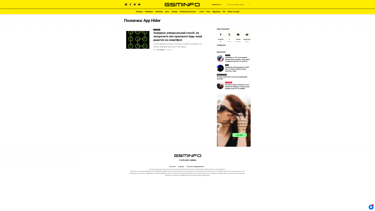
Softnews (157, 29)
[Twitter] (135, 4)
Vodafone (228, 82)
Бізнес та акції (222, 74)
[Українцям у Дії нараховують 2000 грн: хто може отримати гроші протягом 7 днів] (220, 68)
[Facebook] (220, 37)
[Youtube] (139, 4)
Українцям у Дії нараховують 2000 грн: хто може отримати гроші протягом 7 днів (237, 69)
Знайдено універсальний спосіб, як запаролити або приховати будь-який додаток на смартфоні (177, 36)
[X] (229, 37)
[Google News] (247, 37)
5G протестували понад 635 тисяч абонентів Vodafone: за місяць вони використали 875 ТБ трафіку (237, 86)
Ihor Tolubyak (160, 50)
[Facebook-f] (130, 4)
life (227, 65)
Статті (227, 55)
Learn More (239, 135)
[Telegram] (126, 4)
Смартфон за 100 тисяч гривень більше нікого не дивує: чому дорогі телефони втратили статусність (237, 59)
